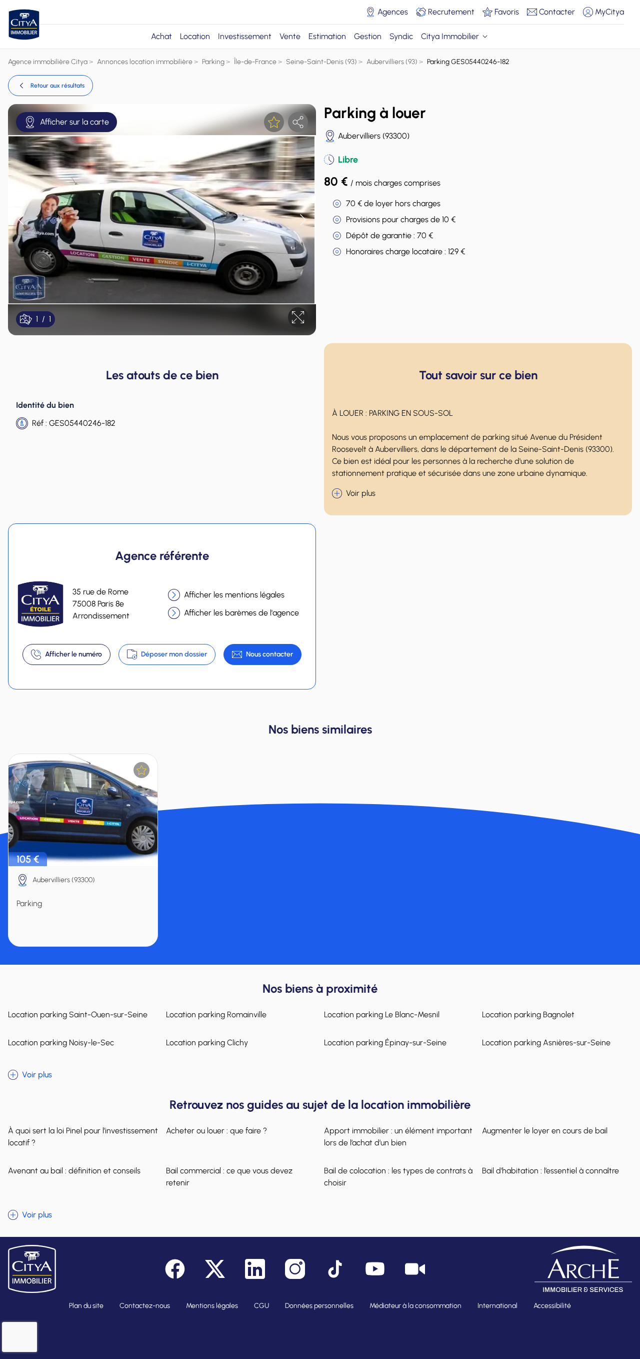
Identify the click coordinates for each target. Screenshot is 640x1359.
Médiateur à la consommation (416, 1305)
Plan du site (86, 1305)
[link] (50, 85)
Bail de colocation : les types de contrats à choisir (398, 1176)
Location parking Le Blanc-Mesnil (382, 1014)
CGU (261, 1305)
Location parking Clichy (207, 1042)
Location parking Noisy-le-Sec (61, 1042)
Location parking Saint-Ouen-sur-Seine (78, 1014)
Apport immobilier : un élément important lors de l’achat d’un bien (398, 1136)
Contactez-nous (145, 1305)
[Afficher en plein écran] (298, 317)
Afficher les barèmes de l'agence (241, 612)
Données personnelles (319, 1305)
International (498, 1305)
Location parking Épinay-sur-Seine (385, 1042)
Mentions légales (212, 1305)
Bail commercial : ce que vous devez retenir (229, 1176)
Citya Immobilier (450, 36)
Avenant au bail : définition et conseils (74, 1170)
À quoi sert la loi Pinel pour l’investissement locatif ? (83, 1136)
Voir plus (361, 493)
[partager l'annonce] (298, 122)
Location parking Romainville (216, 1014)
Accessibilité (552, 1305)
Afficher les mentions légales (234, 594)
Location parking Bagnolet (528, 1014)
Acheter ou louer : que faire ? (216, 1130)
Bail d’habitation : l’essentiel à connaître (550, 1170)
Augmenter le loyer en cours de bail (545, 1130)
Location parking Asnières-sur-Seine (546, 1042)
